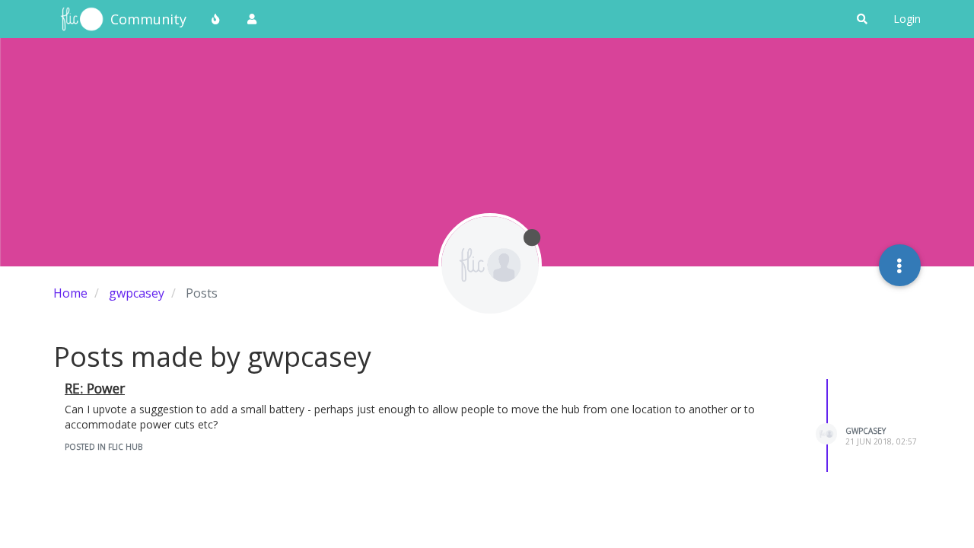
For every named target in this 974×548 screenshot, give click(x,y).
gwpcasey (865, 430)
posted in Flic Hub (103, 446)
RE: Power (95, 388)
